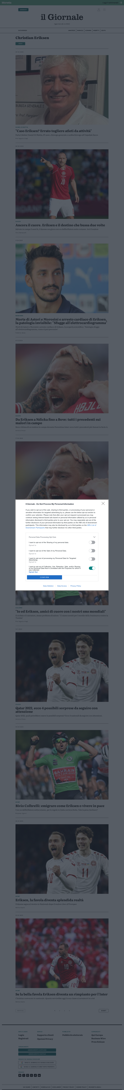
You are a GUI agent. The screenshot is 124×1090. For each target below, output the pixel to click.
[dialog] (62, 545)
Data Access (62, 586)
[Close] (104, 504)
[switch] (92, 542)
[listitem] (62, 537)
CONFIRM (44, 577)
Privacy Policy (75, 586)
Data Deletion (48, 586)
